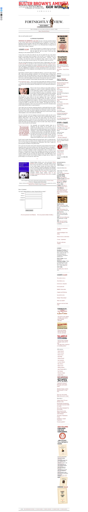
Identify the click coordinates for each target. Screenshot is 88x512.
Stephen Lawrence (51, 63)
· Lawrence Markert (61, 362)
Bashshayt (59, 106)
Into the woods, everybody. (63, 340)
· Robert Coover (60, 354)
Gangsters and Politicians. (62, 292)
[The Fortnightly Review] (44, 27)
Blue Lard (59, 141)
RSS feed (30, 184)
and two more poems (64, 103)
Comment (22, 199)
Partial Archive (47, 509)
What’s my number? (61, 300)
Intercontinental (60, 87)
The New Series (39, 509)
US (49, 174)
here (66, 265)
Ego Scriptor (60, 135)
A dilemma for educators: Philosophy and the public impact (62, 385)
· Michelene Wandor (61, 372)
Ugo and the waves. (61, 295)
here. (66, 167)
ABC (58, 96)
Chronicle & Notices (45, 31)
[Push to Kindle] (1, 15)
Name (22, 193)
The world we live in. (61, 278)
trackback (44, 184)
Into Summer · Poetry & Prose (63, 69)
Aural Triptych (63, 177)
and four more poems (61, 84)
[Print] (1, 13)
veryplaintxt (64, 509)
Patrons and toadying (62, 330)
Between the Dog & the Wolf (62, 82)
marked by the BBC (22, 63)
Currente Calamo (50, 180)
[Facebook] (1, 8)
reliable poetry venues (62, 268)
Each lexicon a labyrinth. (62, 283)
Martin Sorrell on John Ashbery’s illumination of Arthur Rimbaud (62, 412)
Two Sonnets (59, 110)
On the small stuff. (60, 286)
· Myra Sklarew (60, 363)
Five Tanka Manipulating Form (63, 118)
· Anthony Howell (60, 358)
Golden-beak (62, 205)
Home (40, 31)
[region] (44, 7)
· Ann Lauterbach (60, 360)
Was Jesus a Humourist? (62, 137)
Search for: (59, 73)
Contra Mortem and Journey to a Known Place (63, 180)
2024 (58, 70)
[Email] (1, 19)
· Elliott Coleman (60, 352)
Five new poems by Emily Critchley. (45, 214)
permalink (42, 183)
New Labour (44, 135)
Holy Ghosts (59, 99)
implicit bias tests (29, 42)
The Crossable (60, 91)
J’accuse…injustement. (61, 239)
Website (22, 197)
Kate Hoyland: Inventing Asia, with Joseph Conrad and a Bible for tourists (63, 405)
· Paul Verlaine (60, 371)
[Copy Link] (1, 17)
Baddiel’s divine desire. (61, 289)
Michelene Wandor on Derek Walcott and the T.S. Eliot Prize (62, 390)
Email (22, 195)
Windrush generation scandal (42, 66)
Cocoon (58, 103)
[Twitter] (1, 10)
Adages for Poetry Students (62, 126)
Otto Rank (60, 320)
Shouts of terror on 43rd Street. (63, 236)
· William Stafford (60, 367)
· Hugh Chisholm (60, 351)
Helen (61, 213)
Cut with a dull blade (62, 332)
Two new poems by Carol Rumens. (28, 214)
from (60, 150)
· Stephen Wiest (60, 374)
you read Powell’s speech (24, 81)
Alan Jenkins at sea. (61, 280)
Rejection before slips (62, 331)
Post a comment (35, 184)
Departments (59, 163)
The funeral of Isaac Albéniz (63, 316)
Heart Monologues (65, 173)
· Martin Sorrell (60, 365)
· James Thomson (60, 369)
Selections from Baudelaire (62, 113)
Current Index (56, 509)
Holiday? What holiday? (61, 297)
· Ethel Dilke (59, 356)
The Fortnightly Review (29, 509)
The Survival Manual (64, 217)
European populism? (61, 421)
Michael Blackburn (30, 183)
